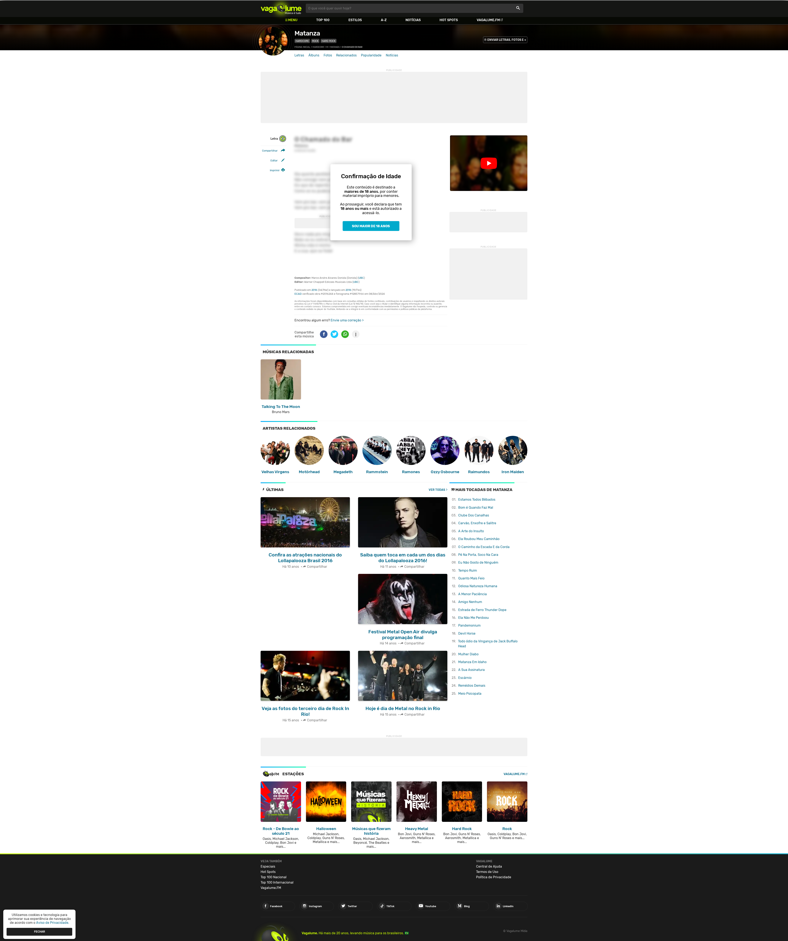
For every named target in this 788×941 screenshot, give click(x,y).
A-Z (384, 20)
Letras (299, 55)
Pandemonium (469, 625)
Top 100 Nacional (273, 877)
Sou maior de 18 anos (371, 226)
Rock (315, 40)
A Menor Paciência (472, 594)
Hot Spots (449, 20)
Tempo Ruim (467, 570)
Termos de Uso (487, 872)
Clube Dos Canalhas (473, 515)
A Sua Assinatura (471, 670)
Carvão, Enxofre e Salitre (477, 523)
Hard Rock (329, 40)
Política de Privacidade (493, 877)
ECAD (298, 293)
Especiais (268, 866)
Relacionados (346, 55)
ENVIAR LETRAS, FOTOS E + (506, 40)
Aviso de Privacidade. (52, 923)
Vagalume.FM (488, 20)
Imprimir (275, 170)
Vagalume (281, 8)
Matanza (307, 33)
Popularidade (371, 55)
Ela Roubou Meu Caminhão (478, 539)
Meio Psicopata (469, 693)
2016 (314, 289)
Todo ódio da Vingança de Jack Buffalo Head (488, 643)
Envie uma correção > (347, 320)
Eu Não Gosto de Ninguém (478, 562)
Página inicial (302, 47)
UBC (361, 277)
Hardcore (302, 40)
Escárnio (465, 678)
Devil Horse (466, 633)
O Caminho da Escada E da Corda (484, 547)
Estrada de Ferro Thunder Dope (482, 610)
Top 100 (323, 20)
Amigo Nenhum (470, 602)
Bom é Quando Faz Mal (475, 507)
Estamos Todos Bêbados (476, 499)
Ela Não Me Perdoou (473, 618)
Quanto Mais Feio (471, 578)
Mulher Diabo (468, 654)
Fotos (328, 55)
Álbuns (313, 55)
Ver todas (437, 490)
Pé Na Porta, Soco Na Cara (478, 555)
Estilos (355, 20)
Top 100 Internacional (277, 882)
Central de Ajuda (489, 866)
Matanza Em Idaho (472, 662)
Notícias (413, 20)
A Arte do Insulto (471, 531)
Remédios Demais (471, 685)
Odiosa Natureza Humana (477, 586)
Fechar (39, 931)
